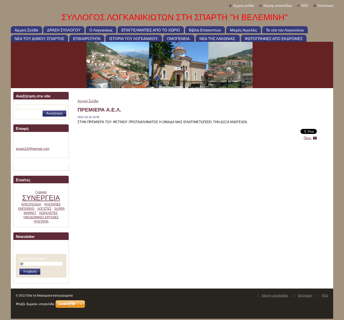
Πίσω (307, 138)
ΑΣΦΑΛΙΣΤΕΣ (48, 213)
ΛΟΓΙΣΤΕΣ (44, 208)
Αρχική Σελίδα (88, 101)
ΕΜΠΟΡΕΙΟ (26, 208)
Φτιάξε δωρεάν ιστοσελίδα (35, 304)
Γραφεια (41, 192)
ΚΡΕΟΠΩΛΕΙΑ (31, 204)
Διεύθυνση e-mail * (33, 259)
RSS (304, 6)
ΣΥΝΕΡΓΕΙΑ (41, 198)
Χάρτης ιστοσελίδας (277, 6)
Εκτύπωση (325, 6)
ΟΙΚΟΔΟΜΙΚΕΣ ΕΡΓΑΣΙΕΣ (41, 217)
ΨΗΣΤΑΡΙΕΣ (52, 204)
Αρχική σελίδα (243, 6)
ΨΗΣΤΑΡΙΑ (41, 221)
